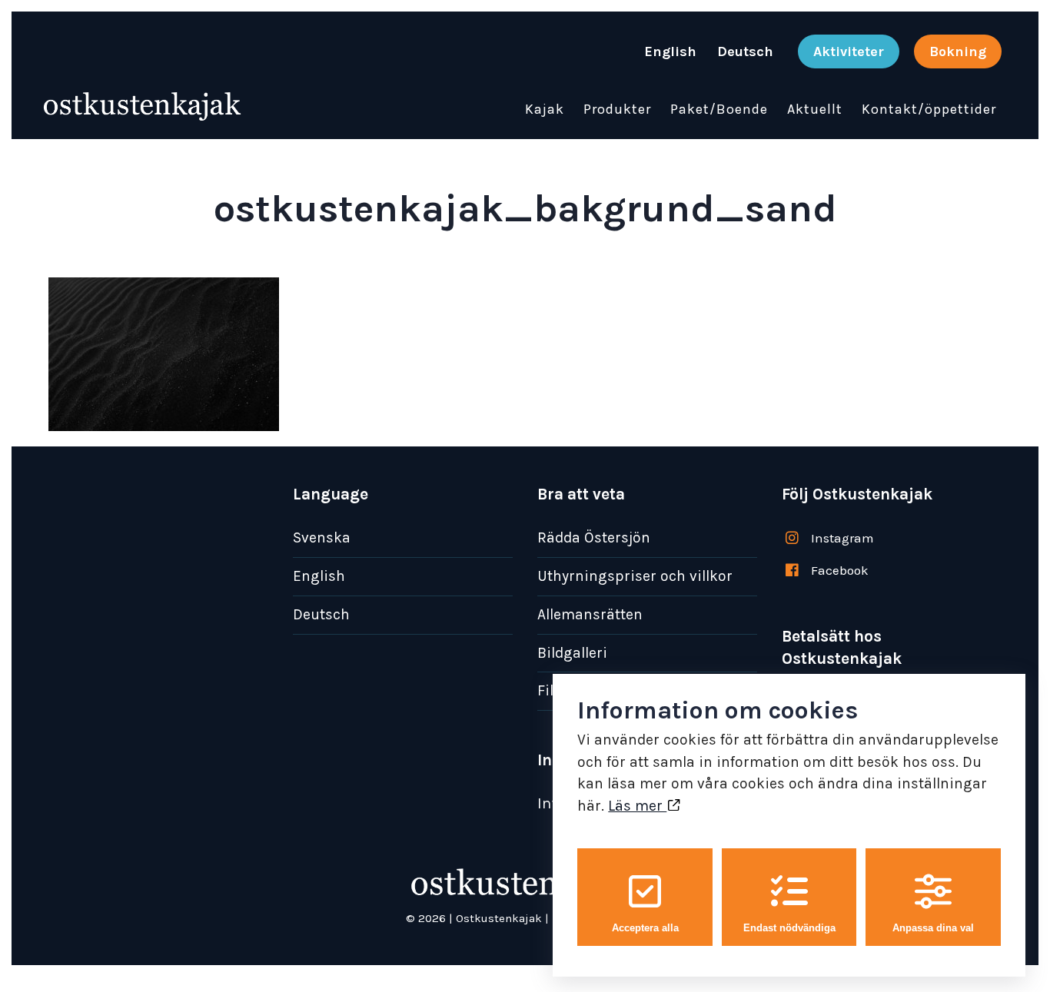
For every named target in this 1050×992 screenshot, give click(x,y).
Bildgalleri (572, 653)
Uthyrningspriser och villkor (635, 576)
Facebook (840, 570)
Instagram (842, 538)
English (319, 576)
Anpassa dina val (933, 928)
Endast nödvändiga (789, 928)
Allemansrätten (590, 614)
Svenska (322, 537)
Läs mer (637, 806)
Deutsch (321, 614)
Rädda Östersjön (593, 537)
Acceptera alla (645, 928)
